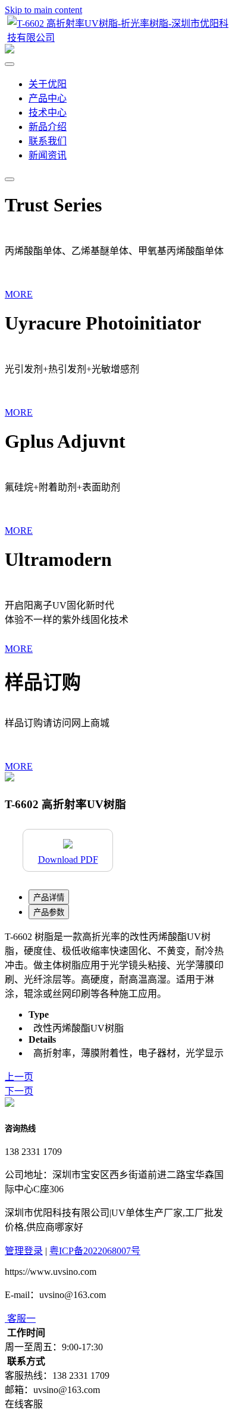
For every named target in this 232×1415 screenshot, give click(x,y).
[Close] (9, 64)
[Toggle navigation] (9, 179)
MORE (19, 294)
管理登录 (24, 1251)
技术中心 (48, 112)
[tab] (49, 896)
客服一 (21, 1318)
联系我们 (48, 141)
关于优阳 (48, 84)
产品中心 (48, 98)
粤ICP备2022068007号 (94, 1251)
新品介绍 (48, 127)
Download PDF (68, 859)
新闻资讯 (48, 155)
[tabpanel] (116, 964)
